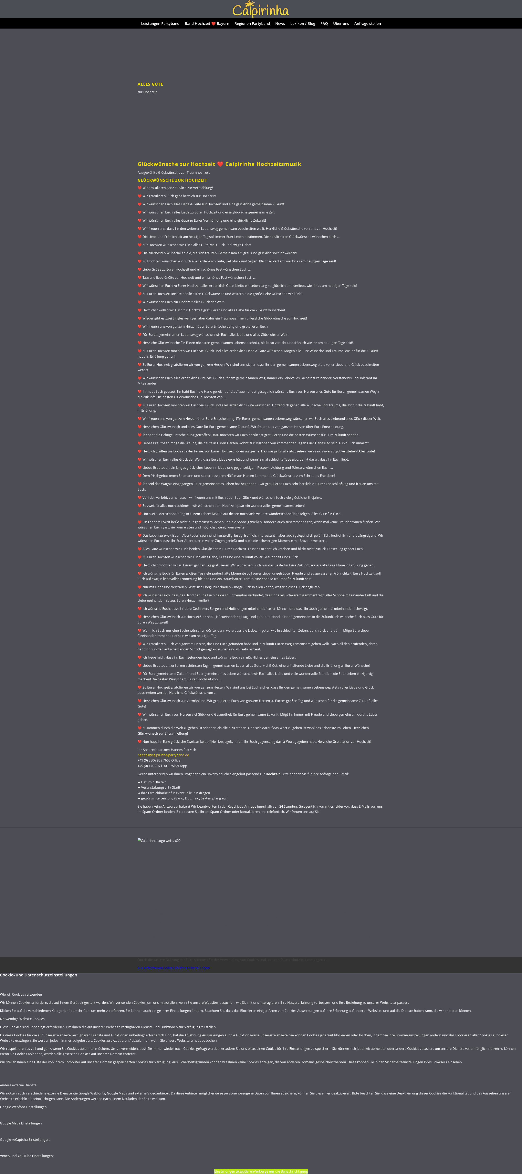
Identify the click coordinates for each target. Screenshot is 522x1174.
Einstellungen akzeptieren (234, 1171)
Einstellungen (199, 968)
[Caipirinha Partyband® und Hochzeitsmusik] (261, 9)
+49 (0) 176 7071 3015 (165, 927)
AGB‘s (316, 920)
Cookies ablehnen (175, 968)
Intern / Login (148, 936)
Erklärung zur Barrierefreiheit (334, 936)
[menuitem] (160, 23)
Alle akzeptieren (150, 968)
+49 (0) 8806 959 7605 (160, 922)
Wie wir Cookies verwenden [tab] (21, 994)
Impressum (321, 903)
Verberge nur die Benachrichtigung (281, 1171)
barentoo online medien (263, 925)
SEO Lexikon (257, 933)
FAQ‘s (316, 928)
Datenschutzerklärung (329, 911)
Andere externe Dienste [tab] (18, 1085)
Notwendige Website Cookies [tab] (22, 1019)
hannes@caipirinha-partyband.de (163, 755)
